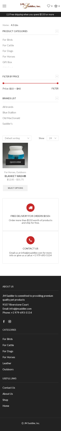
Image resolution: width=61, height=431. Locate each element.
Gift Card (8, 67)
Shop (5, 399)
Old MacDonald (11, 118)
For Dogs (8, 50)
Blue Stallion (9, 112)
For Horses (9, 172)
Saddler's (8, 123)
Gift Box (7, 62)
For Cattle (8, 45)
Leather (7, 363)
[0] (49, 6)
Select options (15, 188)
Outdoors (21, 172)
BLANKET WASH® (15, 176)
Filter (55, 88)
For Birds (8, 39)
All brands (8, 106)
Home (6, 25)
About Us (8, 393)
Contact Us (9, 387)
